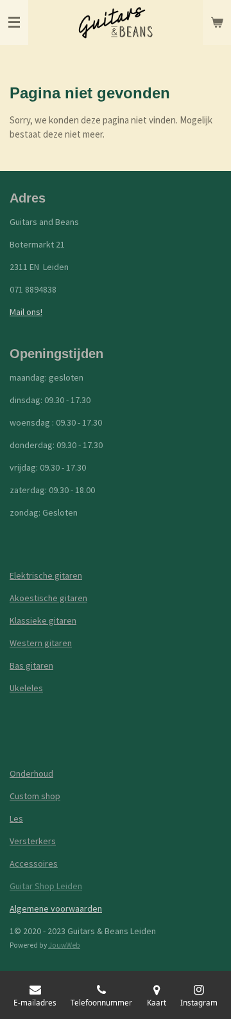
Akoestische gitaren (48, 598)
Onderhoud (31, 773)
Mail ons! (26, 312)
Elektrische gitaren (46, 575)
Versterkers (33, 841)
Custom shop (35, 796)
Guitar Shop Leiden (46, 886)
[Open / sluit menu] (14, 22)
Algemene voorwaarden (56, 908)
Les (16, 818)
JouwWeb (64, 945)
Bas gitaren (31, 665)
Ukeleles (26, 688)
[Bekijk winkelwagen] (217, 22)
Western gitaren (41, 643)
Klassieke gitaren (43, 620)
